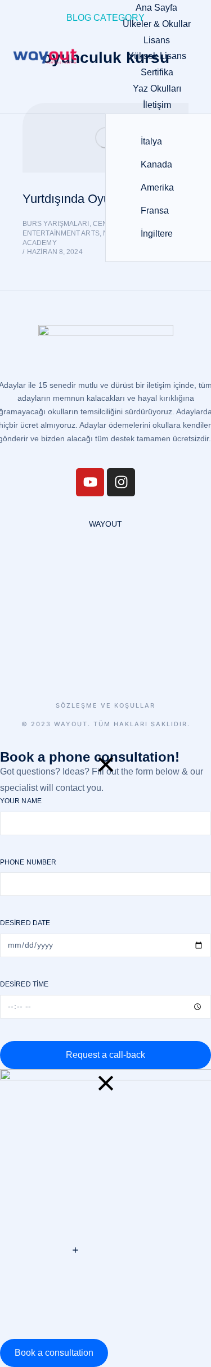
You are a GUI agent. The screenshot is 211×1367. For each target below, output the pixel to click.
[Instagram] (121, 482)
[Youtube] (90, 482)
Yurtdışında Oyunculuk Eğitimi (104, 199)
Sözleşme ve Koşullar (105, 705)
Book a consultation (54, 1352)
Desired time (24, 984)
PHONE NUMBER (28, 862)
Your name (21, 801)
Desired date (25, 923)
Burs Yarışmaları (56, 224)
